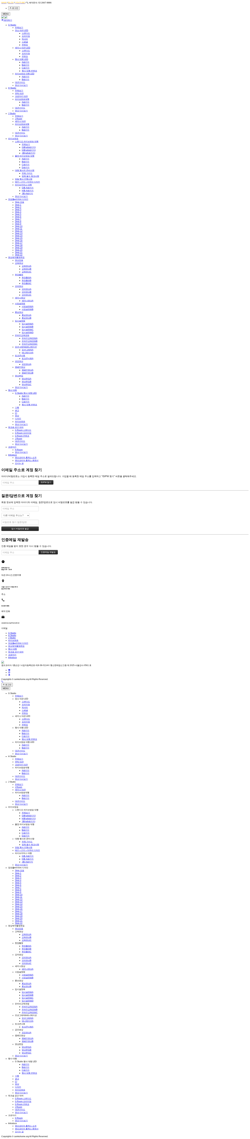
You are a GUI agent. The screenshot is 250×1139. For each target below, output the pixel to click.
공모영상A (26, 364)
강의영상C (26, 295)
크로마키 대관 (21, 96)
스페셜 (25, 42)
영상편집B (26, 381)
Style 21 (18, 252)
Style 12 (18, 231)
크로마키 (12, 447)
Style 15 (18, 238)
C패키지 (25, 68)
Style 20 (18, 250)
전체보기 (19, 27)
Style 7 (18, 219)
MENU (6, 14)
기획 (17, 407)
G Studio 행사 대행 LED (26, 393)
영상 (17, 416)
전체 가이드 (27, 173)
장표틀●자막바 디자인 (18, 199)
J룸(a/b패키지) (28, 153)
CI (16, 413)
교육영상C (26, 272)
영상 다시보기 (21, 85)
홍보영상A (26, 315)
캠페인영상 (20, 367)
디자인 (18, 418)
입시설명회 (20, 321)
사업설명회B (27, 309)
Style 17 (18, 243)
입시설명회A (27, 324)
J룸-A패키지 (27, 193)
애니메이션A (27, 353)
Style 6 (18, 217)
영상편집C (26, 384)
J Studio (12, 113)
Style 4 (18, 212)
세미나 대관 (20, 121)
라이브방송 (13, 138)
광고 (17, 410)
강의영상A (26, 289)
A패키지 (25, 62)
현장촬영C (26, 283)
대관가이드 (20, 82)
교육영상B (26, 269)
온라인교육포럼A (29, 338)
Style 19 (18, 248)
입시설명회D (28, 332)
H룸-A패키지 (28, 190)
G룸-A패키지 (28, 188)
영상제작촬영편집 (16, 257)
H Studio (12, 88)
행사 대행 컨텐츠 (29, 71)
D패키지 (25, 167)
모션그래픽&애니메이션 (26, 347)
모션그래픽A (27, 350)
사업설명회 (20, 303)
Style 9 (18, 224)
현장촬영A (26, 277)
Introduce (12, 455)
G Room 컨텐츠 (22, 436)
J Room (18, 119)
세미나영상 (20, 298)
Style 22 (18, 255)
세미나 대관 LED (22, 48)
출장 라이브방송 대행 (24, 156)
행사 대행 (12, 390)
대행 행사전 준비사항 (24, 170)
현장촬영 (19, 275)
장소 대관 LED (21, 30)
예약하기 (7, 20)
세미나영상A (27, 301)
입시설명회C (28, 329)
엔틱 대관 (19, 93)
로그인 (15, 8)
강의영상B (26, 292)
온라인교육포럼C (30, 344)
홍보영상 (19, 312)
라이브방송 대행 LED (24, 74)
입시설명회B (27, 327)
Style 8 (18, 221)
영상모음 (19, 260)
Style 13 (18, 233)
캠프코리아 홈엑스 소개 (25, 457)
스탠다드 (26, 33)
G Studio (12, 25)
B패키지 (25, 65)
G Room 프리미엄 (23, 433)
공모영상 (19, 361)
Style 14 (18, 236)
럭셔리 (25, 39)
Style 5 (18, 214)
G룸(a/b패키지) (29, 147)
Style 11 (18, 228)
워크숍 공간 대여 (15, 427)
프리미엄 (26, 36)
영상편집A (26, 379)
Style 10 (18, 226)
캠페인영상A (27, 370)
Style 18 (18, 245)
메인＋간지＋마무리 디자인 (27, 182)
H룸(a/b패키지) (29, 150)
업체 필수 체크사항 (30, 176)
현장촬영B (26, 280)
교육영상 (19, 263)
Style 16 (18, 240)
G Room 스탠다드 (23, 430)
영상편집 (19, 376)
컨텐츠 (25, 45)
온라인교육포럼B (29, 341)
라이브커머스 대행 (23, 185)
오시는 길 (19, 463)
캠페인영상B (27, 373)
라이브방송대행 (22, 99)
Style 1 (18, 205)
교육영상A (26, 266)
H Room (19, 450)
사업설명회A (27, 306)
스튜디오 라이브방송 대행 (26, 141)
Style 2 (18, 207)
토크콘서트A (27, 358)
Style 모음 (19, 202)
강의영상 (19, 286)
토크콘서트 (20, 355)
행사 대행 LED (21, 59)
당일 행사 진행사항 (23, 179)
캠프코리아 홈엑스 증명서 (26, 460)
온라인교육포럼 (22, 335)
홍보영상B (26, 318)
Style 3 (18, 209)
